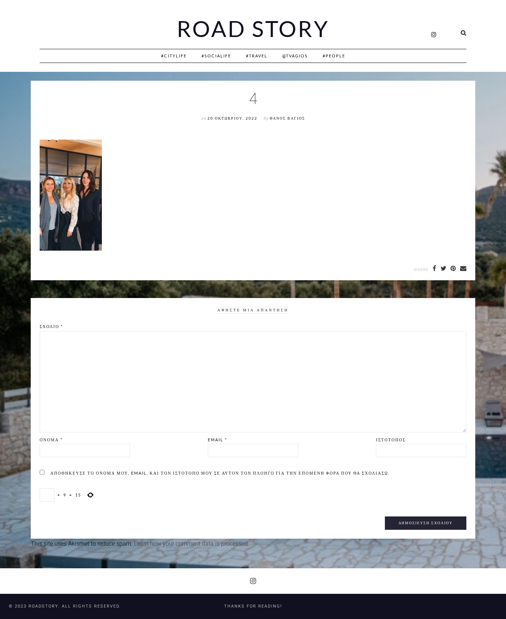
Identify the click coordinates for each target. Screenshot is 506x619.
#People (334, 55)
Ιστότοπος (391, 439)
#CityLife (174, 55)
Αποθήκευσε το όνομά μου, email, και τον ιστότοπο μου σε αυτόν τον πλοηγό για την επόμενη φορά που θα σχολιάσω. (220, 473)
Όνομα (51, 439)
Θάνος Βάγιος (287, 118)
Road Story (253, 29)
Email (217, 439)
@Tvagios (295, 55)
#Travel (256, 55)
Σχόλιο (51, 326)
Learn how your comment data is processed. (191, 543)
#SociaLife (216, 55)
